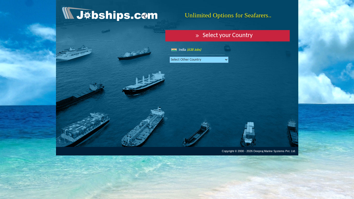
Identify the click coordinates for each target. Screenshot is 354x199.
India (190, 50)
